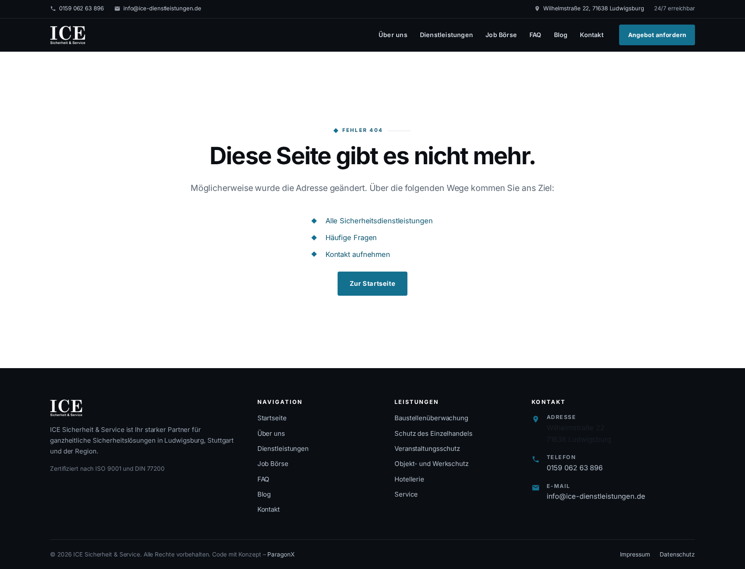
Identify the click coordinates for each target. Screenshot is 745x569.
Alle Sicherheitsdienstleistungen (379, 220)
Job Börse (501, 34)
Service (406, 494)
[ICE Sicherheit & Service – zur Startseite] (67, 34)
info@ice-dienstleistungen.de (162, 8)
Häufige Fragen (351, 237)
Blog (561, 34)
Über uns (393, 34)
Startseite (272, 418)
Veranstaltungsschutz (427, 448)
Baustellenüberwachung (431, 418)
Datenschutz (677, 554)
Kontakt (592, 34)
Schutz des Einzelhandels (433, 433)
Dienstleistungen (446, 34)
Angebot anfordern (657, 34)
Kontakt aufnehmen (358, 254)
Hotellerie (409, 479)
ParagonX (280, 554)
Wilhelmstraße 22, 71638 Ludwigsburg (593, 8)
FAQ (535, 34)
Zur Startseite (372, 284)
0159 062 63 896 (81, 8)
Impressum (635, 554)
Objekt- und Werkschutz (431, 464)
